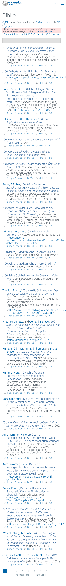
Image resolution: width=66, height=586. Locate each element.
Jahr (10, 26)
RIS (58, 22)
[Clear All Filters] (46, 31)
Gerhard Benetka (39, 321)
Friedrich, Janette (12, 321)
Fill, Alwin (7, 119)
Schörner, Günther (13, 555)
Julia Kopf (36, 555)
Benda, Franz (10, 488)
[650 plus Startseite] (33, 4)
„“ (31, 96)
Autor (5, 21)
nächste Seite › (23, 575)
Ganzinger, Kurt (11, 398)
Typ (5, 26)
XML (49, 22)
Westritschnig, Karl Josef (17, 533)
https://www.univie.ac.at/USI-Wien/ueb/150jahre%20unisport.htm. (28, 499)
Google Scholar (14, 65)
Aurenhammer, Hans (14, 434)
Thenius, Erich (10, 290)
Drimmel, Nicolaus (13, 231)
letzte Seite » (41, 575)
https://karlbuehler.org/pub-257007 (28, 340)
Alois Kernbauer (29, 119)
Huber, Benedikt (11, 89)
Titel (4, 24)
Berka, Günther (11, 184)
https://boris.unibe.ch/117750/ (31, 110)
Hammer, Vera (11, 372)
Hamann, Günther (12, 348)
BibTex (39, 22)
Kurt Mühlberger (34, 348)
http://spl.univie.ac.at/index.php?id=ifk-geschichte (29, 478)
